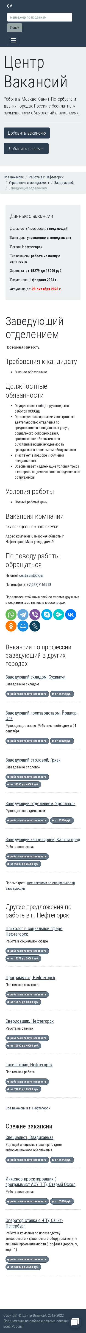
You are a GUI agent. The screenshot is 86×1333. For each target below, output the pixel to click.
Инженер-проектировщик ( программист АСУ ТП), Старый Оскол (40, 1181)
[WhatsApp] (11, 614)
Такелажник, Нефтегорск (29, 1064)
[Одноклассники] (11, 626)
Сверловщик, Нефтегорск (30, 1021)
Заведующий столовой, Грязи (33, 760)
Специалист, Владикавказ (29, 1137)
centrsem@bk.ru (31, 575)
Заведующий (64, 182)
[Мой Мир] (22, 626)
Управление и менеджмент (29, 182)
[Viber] (34, 614)
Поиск (14, 27)
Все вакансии (14, 177)
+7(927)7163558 (39, 584)
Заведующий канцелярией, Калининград (43, 839)
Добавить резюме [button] (25, 148)
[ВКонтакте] (70, 614)
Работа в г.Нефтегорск (46, 177)
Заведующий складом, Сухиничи (35, 677)
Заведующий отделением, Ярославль (40, 803)
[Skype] (46, 614)
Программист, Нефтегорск (30, 977)
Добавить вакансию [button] (27, 133)
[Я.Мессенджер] (58, 614)
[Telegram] (22, 614)
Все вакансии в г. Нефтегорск (28, 1108)
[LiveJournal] (34, 626)
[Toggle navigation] (13, 40)
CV (9, 6)
